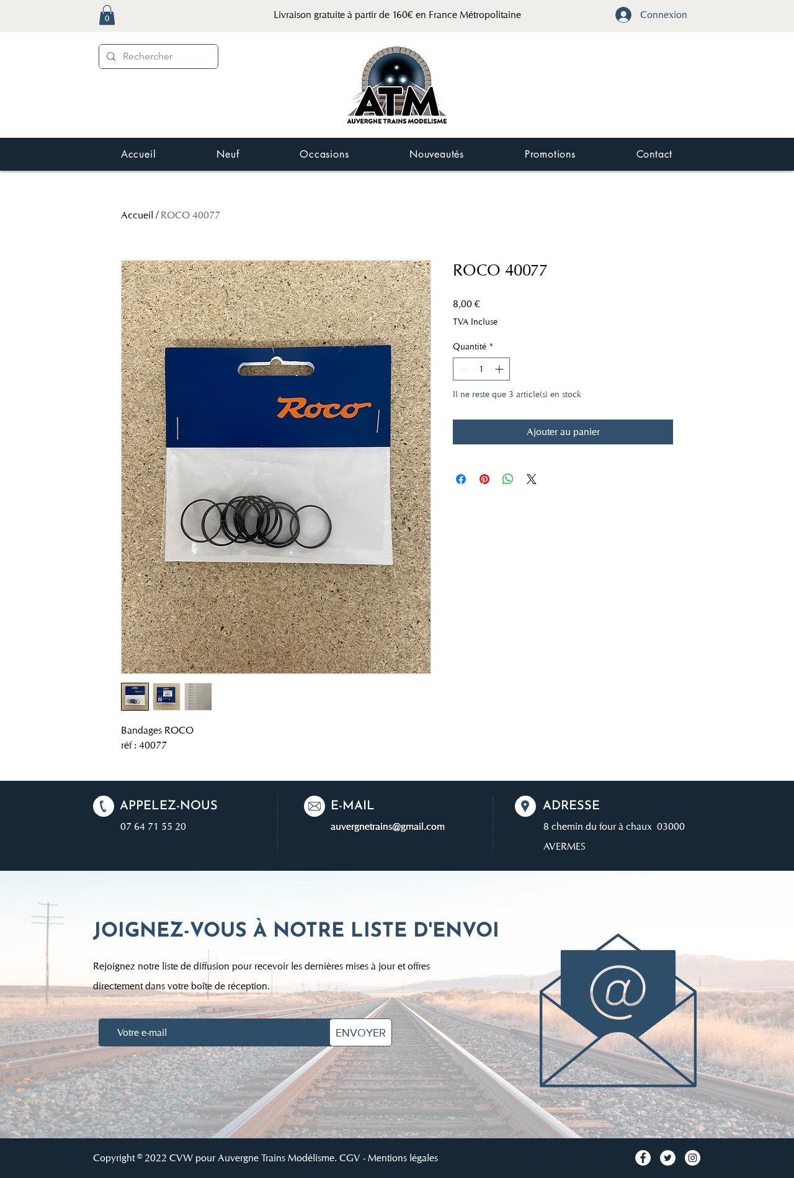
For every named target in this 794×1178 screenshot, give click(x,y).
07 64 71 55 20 (153, 826)
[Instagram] (692, 1158)
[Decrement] (462, 369)
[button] (107, 15)
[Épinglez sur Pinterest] (484, 479)
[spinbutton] (481, 369)
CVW (181, 1158)
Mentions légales (403, 1158)
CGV (349, 1158)
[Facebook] (643, 1158)
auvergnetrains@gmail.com (388, 826)
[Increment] (500, 369)
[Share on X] (531, 479)
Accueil (137, 215)
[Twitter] (668, 1158)
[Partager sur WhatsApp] (508, 479)
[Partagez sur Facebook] (460, 479)
